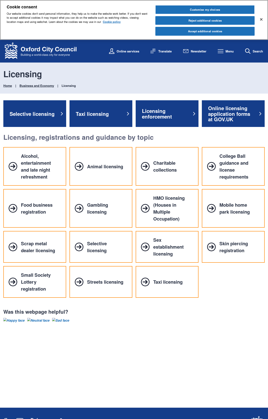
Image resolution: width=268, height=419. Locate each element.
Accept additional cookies (205, 31)
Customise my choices (205, 10)
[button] (14, 320)
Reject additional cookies (205, 20)
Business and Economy (36, 85)
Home (7, 85)
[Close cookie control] (261, 19)
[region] (134, 20)
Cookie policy (112, 22)
